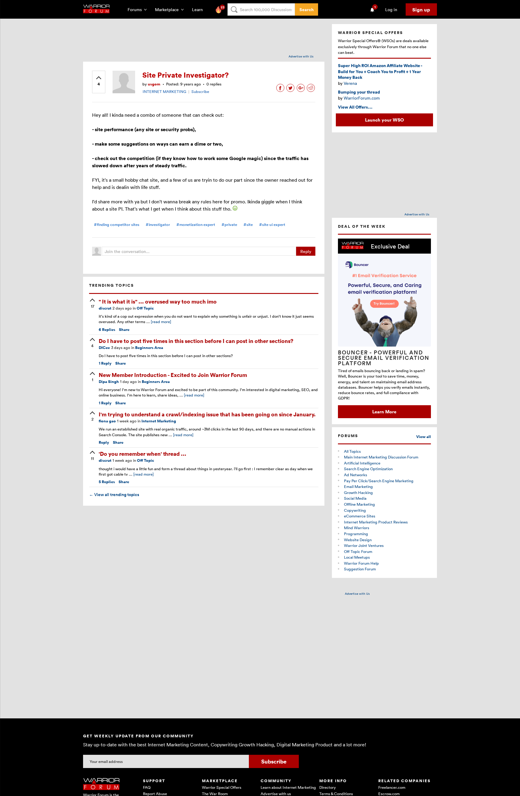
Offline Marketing (359, 504)
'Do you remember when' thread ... (142, 453)
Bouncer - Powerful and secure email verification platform (383, 358)
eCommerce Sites (359, 516)
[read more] (161, 321)
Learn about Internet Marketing (288, 787)
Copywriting (355, 510)
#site (248, 224)
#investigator (158, 224)
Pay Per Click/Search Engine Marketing (378, 480)
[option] (384, 328)
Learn (199, 9)
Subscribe (200, 91)
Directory (327, 787)
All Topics (352, 451)
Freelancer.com (391, 787)
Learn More (384, 411)
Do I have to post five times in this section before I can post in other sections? (196, 340)
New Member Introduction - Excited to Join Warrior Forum (173, 374)
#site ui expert (272, 224)
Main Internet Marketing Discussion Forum (381, 457)
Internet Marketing (158, 421)
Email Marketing (358, 486)
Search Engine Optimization (368, 468)
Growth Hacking (358, 492)
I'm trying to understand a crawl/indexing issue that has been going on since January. (207, 414)
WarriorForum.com (362, 98)
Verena (350, 83)
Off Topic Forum (358, 551)
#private (229, 224)
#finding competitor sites (116, 224)
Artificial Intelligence (362, 463)
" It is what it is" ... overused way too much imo (158, 301)
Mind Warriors (356, 527)
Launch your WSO (384, 119)
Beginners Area (149, 347)
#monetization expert (195, 224)
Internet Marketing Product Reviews (376, 522)
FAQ (146, 787)
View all (423, 437)
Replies (107, 329)
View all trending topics (114, 495)
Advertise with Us (301, 56)
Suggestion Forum (360, 569)
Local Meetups (357, 557)
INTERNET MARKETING (164, 91)
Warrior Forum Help (361, 563)
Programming (356, 533)
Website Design (358, 539)
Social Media (355, 498)
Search (306, 9)
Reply (305, 251)
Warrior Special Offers (221, 787)
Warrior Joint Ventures (364, 545)
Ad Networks (355, 474)
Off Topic (145, 308)
